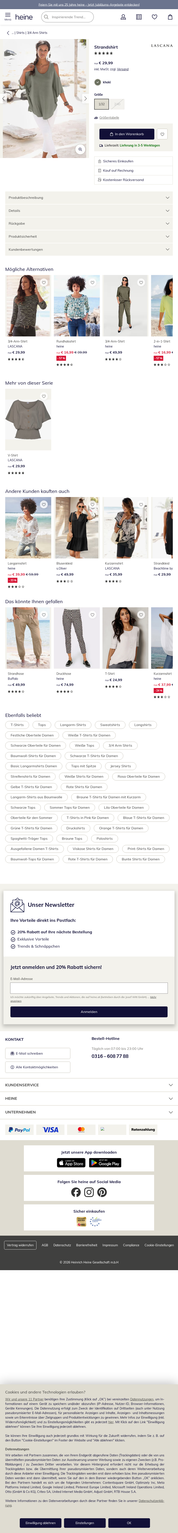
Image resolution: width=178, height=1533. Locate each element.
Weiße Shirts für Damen (83, 776)
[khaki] (97, 82)
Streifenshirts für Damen (30, 776)
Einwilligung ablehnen (41, 1523)
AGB (45, 1245)
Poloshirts (105, 838)
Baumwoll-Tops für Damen (32, 859)
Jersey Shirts (120, 766)
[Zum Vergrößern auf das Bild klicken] (80, 149)
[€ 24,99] (125, 638)
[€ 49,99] (125, 306)
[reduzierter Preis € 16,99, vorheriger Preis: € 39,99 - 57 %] (77, 306)
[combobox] (74, 17)
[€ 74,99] (77, 638)
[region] (89, 1458)
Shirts (20, 33)
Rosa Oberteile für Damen (139, 776)
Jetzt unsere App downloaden (89, 1152)
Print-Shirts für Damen (146, 848)
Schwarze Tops (23, 807)
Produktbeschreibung (26, 197)
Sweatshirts (110, 725)
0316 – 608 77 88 (110, 1056)
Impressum (110, 1245)
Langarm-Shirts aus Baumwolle (36, 797)
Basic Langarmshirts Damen (34, 766)
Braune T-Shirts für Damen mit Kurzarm (109, 797)
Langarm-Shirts (73, 725)
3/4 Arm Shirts (37, 33)
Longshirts (143, 725)
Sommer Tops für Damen (70, 807)
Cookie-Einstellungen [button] (159, 1245)
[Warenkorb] (170, 17)
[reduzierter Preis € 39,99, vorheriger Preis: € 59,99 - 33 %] (28, 528)
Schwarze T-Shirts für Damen (94, 756)
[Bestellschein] (139, 17)
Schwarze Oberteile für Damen (36, 745)
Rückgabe (17, 223)
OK (129, 1523)
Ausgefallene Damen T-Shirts (34, 848)
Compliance (131, 1245)
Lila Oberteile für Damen (124, 807)
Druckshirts (75, 828)
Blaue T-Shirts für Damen (143, 817)
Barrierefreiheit (86, 1245)
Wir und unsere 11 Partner (24, 1399)
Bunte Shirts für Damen (141, 859)
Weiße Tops (84, 745)
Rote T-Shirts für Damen (87, 859)
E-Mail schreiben (27, 1054)
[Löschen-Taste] (89, 17)
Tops (42, 725)
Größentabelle (109, 117)
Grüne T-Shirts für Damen (31, 828)
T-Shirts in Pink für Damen (88, 817)
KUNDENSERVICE (22, 1084)
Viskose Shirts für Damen (93, 848)
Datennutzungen (141, 1399)
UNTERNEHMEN (20, 1112)
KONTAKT (14, 1039)
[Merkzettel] (154, 17)
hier (111, 1422)
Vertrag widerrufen (20, 1245)
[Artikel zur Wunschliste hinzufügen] (162, 134)
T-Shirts (17, 725)
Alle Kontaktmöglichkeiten (37, 1067)
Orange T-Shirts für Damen (121, 828)
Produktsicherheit (23, 236)
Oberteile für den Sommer (31, 817)
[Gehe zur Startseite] (24, 17)
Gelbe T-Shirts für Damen (31, 787)
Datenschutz (62, 1245)
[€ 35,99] (125, 528)
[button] (8, 17)
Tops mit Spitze (83, 766)
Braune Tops (72, 838)
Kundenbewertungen (26, 249)
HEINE (11, 1098)
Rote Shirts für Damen (84, 787)
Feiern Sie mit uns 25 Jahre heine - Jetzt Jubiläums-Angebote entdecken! (89, 5)
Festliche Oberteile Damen (32, 735)
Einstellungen (85, 1523)
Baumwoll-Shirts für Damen (33, 756)
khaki (107, 82)
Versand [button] (123, 69)
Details (14, 210)
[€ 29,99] (28, 306)
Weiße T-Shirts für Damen (89, 735)
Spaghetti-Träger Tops (29, 838)
